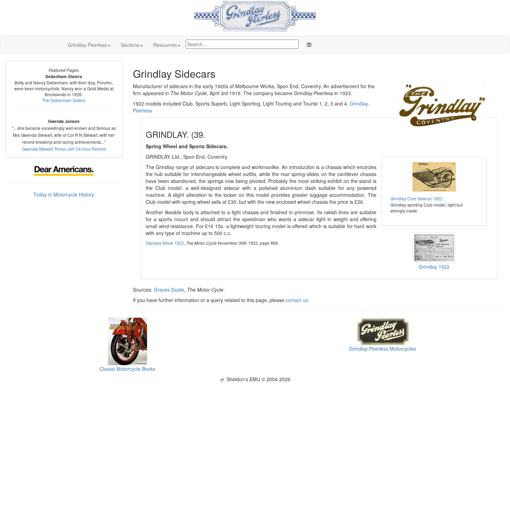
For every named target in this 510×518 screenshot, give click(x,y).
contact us (297, 299)
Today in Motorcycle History (63, 194)
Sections (130, 44)
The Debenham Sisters (63, 100)
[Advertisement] (255, 431)
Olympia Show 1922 (165, 243)
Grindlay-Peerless (87, 44)
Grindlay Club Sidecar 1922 (416, 198)
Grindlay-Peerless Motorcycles (382, 348)
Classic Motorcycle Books (127, 368)
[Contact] (308, 44)
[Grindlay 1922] (434, 247)
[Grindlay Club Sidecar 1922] (434, 177)
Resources (165, 44)
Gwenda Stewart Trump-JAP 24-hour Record (64, 149)
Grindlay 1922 (434, 266)
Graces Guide (169, 289)
